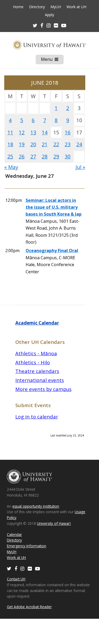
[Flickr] (30, 568)
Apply (49, 15)
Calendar (14, 534)
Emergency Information (26, 545)
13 (33, 132)
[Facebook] (16, 568)
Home (18, 7)
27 (33, 156)
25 (10, 156)
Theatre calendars (37, 371)
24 (79, 144)
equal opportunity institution (35, 506)
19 (22, 144)
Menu (52, 60)
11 (10, 132)
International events (39, 380)
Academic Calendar (37, 323)
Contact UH (16, 578)
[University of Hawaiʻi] (49, 44)
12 (22, 132)
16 (67, 132)
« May (11, 167)
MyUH (55, 7)
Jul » (80, 167)
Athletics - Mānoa (36, 353)
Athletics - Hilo (32, 362)
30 (67, 156)
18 (10, 144)
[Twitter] (9, 568)
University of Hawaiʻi (54, 523)
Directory (37, 7)
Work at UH (76, 7)
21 (45, 144)
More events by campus (43, 389)
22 (56, 144)
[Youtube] (63, 25)
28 (45, 156)
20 (33, 144)
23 (67, 144)
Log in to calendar (36, 416)
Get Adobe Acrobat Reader (29, 606)
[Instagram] (22, 568)
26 (22, 156)
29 (56, 156)
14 (45, 132)
